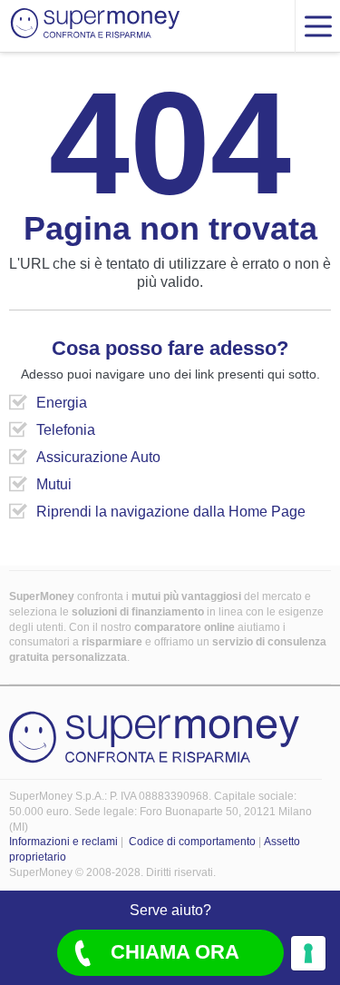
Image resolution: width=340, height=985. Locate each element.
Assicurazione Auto (98, 457)
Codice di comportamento (192, 841)
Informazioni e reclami (63, 841)
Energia (61, 402)
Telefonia (65, 430)
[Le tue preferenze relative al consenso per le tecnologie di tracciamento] (308, 953)
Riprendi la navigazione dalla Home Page (171, 511)
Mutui (54, 484)
